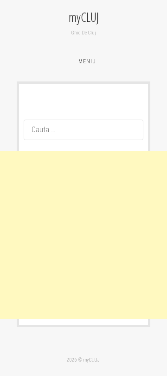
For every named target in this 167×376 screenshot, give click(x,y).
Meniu (87, 61)
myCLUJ (84, 17)
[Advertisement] (83, 235)
